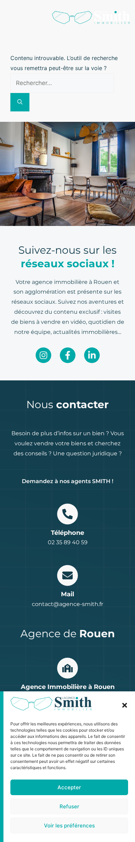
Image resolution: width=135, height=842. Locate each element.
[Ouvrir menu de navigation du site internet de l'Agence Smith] (9, 17)
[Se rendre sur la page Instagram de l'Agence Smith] (43, 355)
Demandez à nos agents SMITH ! (67, 481)
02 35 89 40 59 (68, 542)
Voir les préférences (69, 825)
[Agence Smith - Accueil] (91, 17)
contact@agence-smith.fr (67, 604)
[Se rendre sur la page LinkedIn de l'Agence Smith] (92, 355)
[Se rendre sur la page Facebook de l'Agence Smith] (67, 355)
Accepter (69, 787)
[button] (124, 705)
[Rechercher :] (62, 82)
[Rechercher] (19, 102)
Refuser (69, 806)
